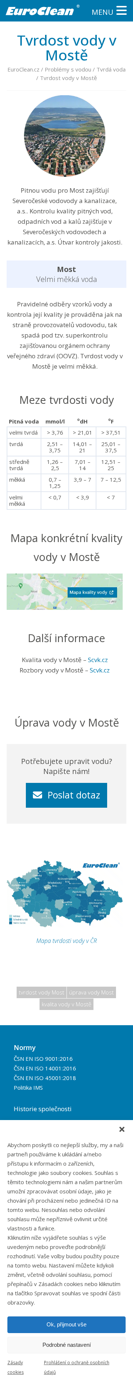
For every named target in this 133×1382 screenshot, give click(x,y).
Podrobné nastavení (66, 1345)
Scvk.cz (98, 659)
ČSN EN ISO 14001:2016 (45, 1068)
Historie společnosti (43, 1108)
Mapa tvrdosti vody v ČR (66, 941)
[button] (122, 1129)
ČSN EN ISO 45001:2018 (45, 1078)
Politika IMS (28, 1087)
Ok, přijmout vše (66, 1324)
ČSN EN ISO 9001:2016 (43, 1058)
